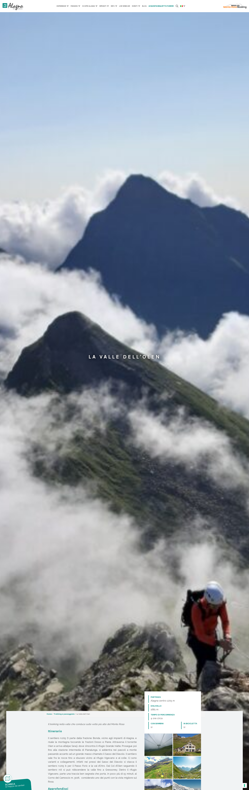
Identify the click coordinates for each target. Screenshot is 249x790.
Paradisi (74, 6)
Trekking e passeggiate (64, 714)
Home (49, 714)
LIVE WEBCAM (124, 6)
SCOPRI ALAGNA (88, 6)
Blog (144, 6)
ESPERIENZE (61, 6)
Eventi (135, 6)
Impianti (102, 6)
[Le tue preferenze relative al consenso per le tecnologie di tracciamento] (244, 785)
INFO (113, 6)
